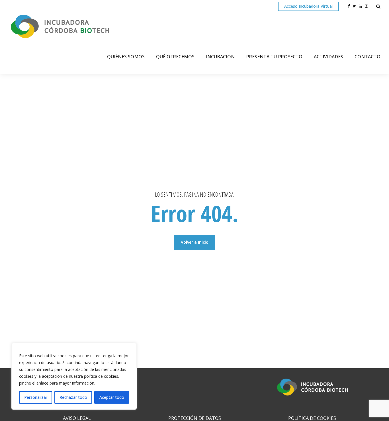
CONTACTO (367, 57)
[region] (74, 376)
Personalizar (35, 397)
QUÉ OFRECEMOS (175, 57)
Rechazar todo (73, 397)
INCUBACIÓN (220, 57)
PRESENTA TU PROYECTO (274, 57)
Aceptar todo (111, 397)
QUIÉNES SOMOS (126, 57)
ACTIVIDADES (328, 57)
